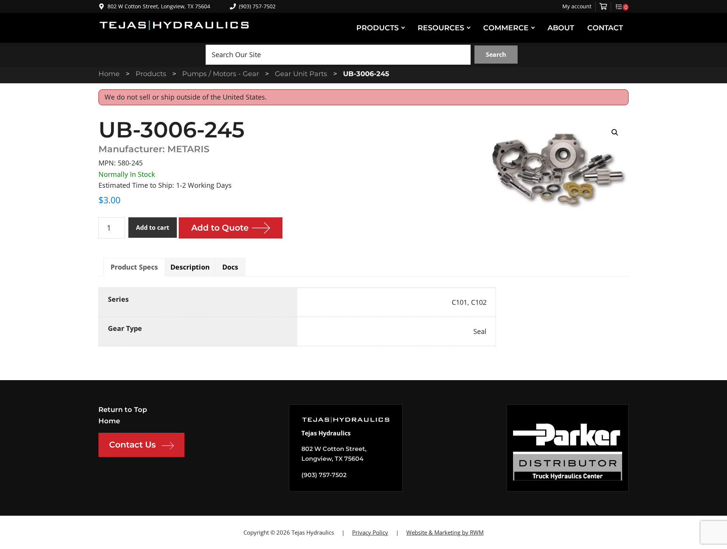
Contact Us (132, 445)
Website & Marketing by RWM (445, 532)
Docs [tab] (230, 266)
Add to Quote (220, 228)
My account (576, 6)
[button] (615, 132)
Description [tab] (190, 266)
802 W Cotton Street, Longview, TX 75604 (159, 6)
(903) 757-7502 (257, 6)
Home (109, 421)
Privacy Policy (370, 532)
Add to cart (152, 227)
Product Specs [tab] (134, 266)
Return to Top (122, 410)
